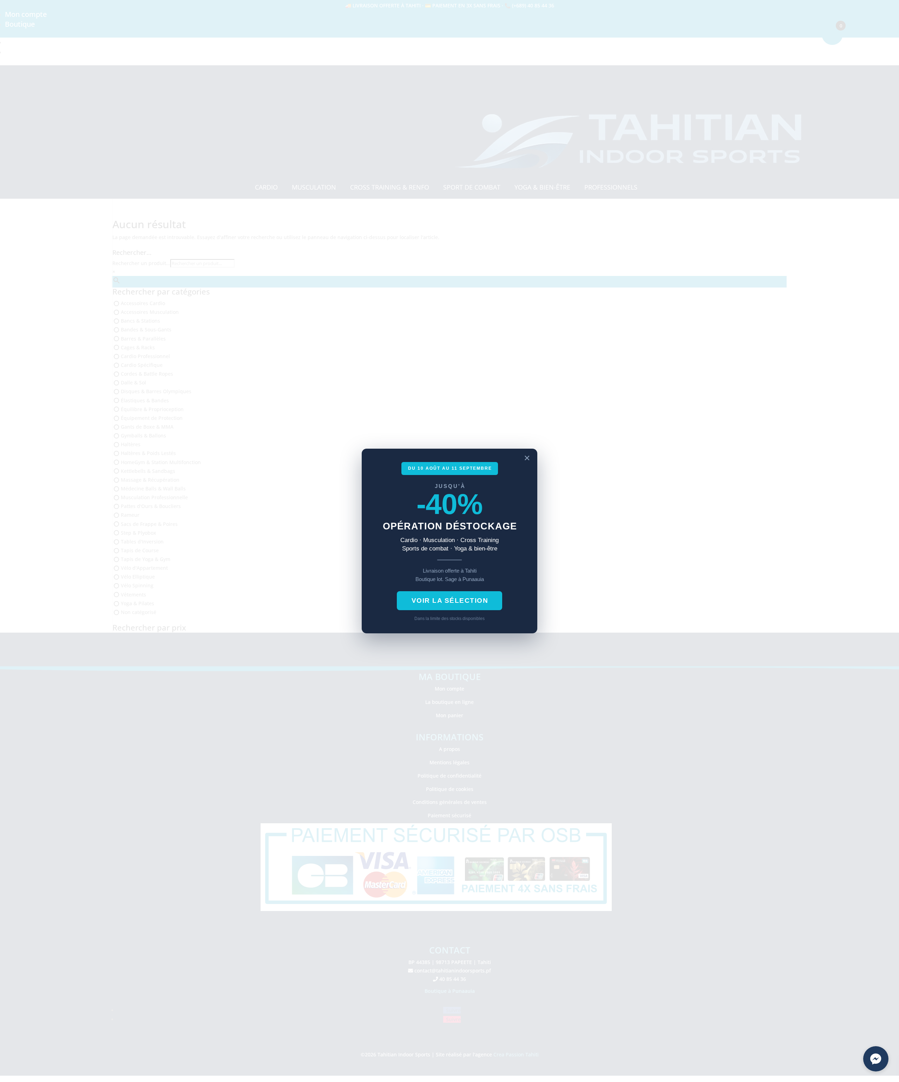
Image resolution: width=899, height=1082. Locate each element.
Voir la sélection (450, 600)
